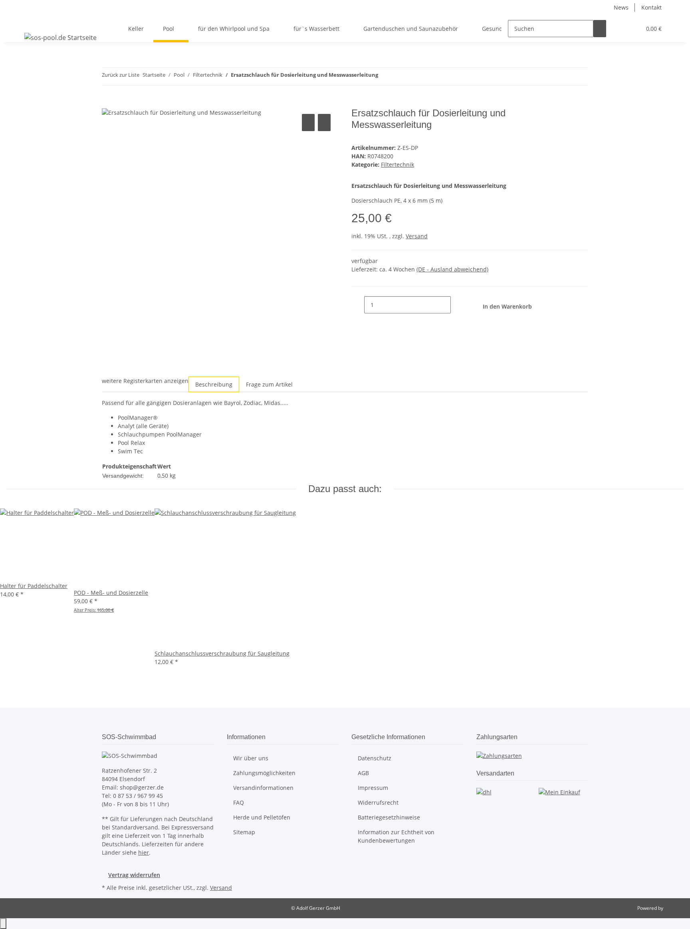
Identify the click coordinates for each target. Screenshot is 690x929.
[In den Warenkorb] (108, 103)
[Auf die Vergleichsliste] (308, 122)
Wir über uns (250, 758)
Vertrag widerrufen (134, 875)
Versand (417, 236)
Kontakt (651, 7)
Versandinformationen (263, 787)
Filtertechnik (397, 164)
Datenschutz (374, 758)
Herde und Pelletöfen (261, 817)
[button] (619, 28)
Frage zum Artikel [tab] (269, 384)
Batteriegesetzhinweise (389, 817)
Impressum (373, 787)
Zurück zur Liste (120, 74)
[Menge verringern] (357, 304)
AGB (363, 773)
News (621, 7)
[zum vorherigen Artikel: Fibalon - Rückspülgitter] (384, 76)
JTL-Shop (674, 908)
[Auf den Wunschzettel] (324, 122)
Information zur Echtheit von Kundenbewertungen (396, 836)
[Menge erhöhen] (457, 304)
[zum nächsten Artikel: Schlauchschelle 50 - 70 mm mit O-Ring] (399, 76)
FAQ (238, 802)
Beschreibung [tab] (213, 384)
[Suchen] (599, 28)
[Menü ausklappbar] (32, 21)
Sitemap (244, 832)
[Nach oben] (3, 923)
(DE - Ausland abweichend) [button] (452, 269)
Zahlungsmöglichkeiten (264, 773)
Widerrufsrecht (378, 802)
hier (143, 852)
